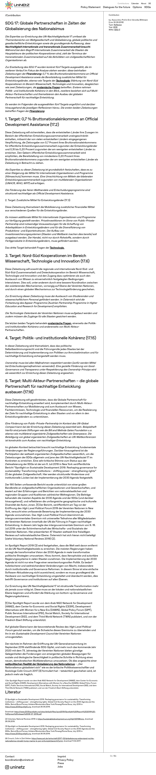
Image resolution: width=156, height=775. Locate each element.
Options (137, 7)
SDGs (147, 7)
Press (61, 763)
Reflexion (118, 25)
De (111, 756)
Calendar (135, 4)
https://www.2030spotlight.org (18, 707)
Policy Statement (90, 7)
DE (149, 4)
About (143, 4)
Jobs (60, 767)
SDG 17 (117, 30)
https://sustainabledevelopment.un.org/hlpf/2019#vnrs (61, 719)
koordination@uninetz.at (19, 760)
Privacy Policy (66, 760)
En (115, 756)
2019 (115, 27)
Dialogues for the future (116, 7)
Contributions (123, 4)
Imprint (62, 756)
